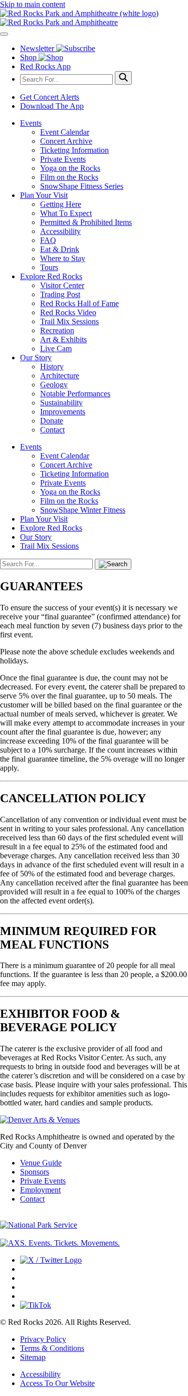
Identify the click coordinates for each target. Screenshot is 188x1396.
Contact (52, 429)
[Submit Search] (123, 78)
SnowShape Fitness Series (81, 186)
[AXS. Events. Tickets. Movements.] (60, 1243)
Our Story (36, 357)
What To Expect (66, 213)
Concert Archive (66, 141)
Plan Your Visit (44, 195)
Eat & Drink (59, 249)
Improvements (62, 411)
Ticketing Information (74, 150)
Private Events (63, 159)
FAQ (48, 240)
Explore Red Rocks (51, 276)
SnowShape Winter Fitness (82, 510)
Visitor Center (62, 285)
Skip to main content (32, 4)
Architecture (59, 375)
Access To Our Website (57, 1383)
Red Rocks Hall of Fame (79, 303)
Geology (54, 384)
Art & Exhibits (63, 339)
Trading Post (60, 294)
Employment (40, 1190)
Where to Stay (62, 258)
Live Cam (56, 348)
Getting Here (60, 204)
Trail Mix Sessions (69, 321)
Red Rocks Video (68, 312)
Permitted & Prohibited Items (86, 222)
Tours (49, 267)
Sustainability (61, 402)
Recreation (57, 330)
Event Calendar (64, 132)
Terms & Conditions (52, 1348)
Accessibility (60, 231)
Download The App (52, 106)
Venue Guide (41, 1162)
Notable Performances (75, 393)
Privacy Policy (43, 1339)
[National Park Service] (38, 1225)
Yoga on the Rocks (70, 168)
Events (31, 123)
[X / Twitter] (51, 1260)
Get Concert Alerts (49, 97)
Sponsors (34, 1172)
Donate (51, 420)
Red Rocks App (45, 66)
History (52, 366)
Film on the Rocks (69, 177)
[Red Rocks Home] (94, 18)
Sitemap (33, 1357)
